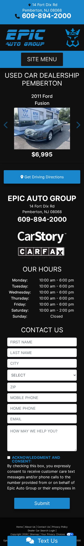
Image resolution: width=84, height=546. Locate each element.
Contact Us (43, 526)
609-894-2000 (46, 16)
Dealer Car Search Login (41, 530)
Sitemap (34, 534)
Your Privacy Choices (53, 534)
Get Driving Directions (43, 177)
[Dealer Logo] (42, 37)
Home (19, 526)
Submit (42, 503)
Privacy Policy (60, 526)
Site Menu (42, 59)
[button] (6, 125)
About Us (30, 526)
